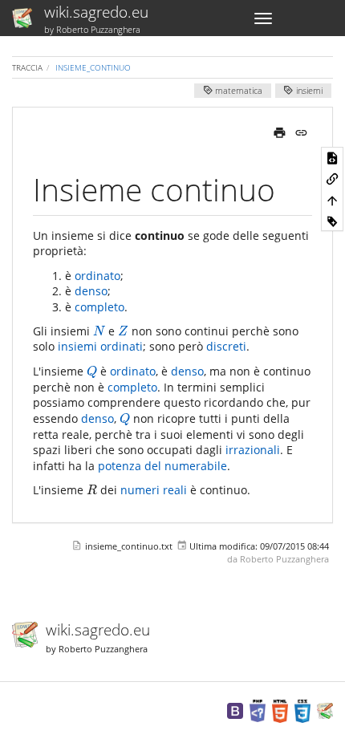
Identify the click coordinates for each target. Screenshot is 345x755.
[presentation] (99, 331)
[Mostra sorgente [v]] (332, 157)
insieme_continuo (93, 67)
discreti (226, 346)
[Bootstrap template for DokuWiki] (235, 710)
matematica (237, 91)
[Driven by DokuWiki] (325, 710)
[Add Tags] (332, 220)
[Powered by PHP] (258, 710)
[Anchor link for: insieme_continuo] (290, 187)
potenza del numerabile (162, 465)
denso (91, 290)
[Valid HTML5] (280, 710)
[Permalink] (301, 131)
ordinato (97, 275)
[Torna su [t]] (332, 199)
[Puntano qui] (332, 178)
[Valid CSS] (302, 710)
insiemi (308, 91)
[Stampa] (279, 131)
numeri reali (153, 489)
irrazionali (252, 449)
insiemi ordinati (100, 346)
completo (99, 307)
